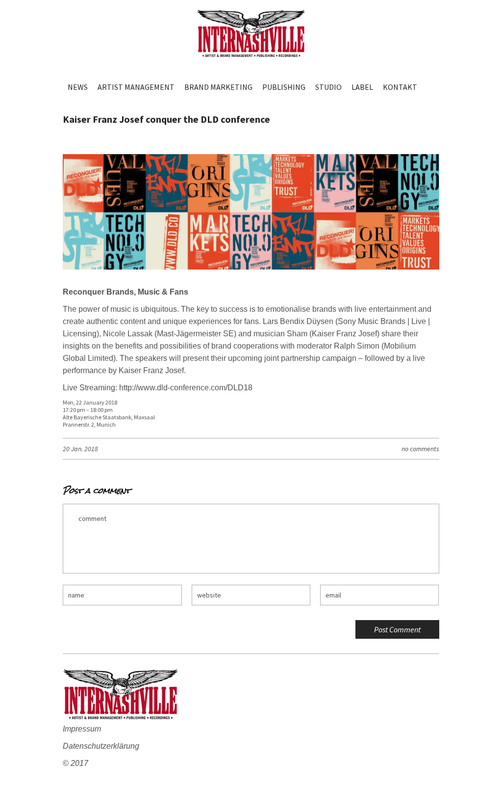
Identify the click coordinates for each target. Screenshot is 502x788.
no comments (420, 448)
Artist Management (136, 87)
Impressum (82, 729)
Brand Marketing (218, 87)
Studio (328, 87)
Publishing (283, 87)
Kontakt (400, 87)
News (78, 87)
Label (362, 87)
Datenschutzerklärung (101, 746)
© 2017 (75, 763)
